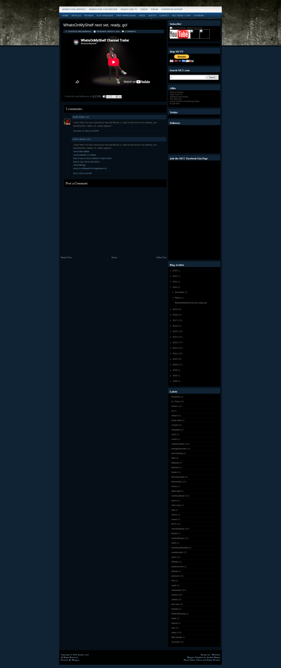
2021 (175, 282)
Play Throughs (105, 15)
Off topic (175, 562)
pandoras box (177, 566)
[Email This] (107, 96)
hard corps (176, 505)
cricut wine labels (81, 151)
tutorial (174, 623)
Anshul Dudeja (213, 657)
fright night (176, 491)
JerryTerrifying (177, 529)
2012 (175, 348)
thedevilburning (178, 614)
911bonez (175, 397)
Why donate (176, 637)
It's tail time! (175, 103)
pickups (174, 571)
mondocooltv (177, 552)
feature (174, 472)
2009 (175, 364)
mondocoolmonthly (179, 548)
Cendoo (175, 425)
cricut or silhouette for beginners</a (90, 168)
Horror (174, 515)
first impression (178, 477)
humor (174, 519)
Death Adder (78, 117)
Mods (142, 15)
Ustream (198, 15)
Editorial (175, 463)
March (178, 298)
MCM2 (174, 533)
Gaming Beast (177, 496)
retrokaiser (176, 590)
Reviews (88, 15)
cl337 (173, 434)
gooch (174, 500)
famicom (175, 467)
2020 (175, 287)
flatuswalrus (176, 482)
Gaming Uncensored (179, 97)
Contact (164, 15)
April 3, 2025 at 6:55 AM (82, 173)
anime (174, 406)
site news (175, 604)
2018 (175, 315)
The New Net (175, 99)
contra (174, 439)
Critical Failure (177, 444)
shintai (174, 599)
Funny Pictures (213, 660)
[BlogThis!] (110, 96)
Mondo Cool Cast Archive (103, 9)
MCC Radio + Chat (181, 15)
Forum (154, 9)
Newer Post (66, 257)
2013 (175, 342)
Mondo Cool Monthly (74, 9)
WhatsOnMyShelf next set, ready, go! (95, 25)
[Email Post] (103, 96)
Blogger (75, 660)
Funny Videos (196, 660)
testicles (175, 609)
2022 (175, 276)
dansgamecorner (179, 449)
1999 (175, 381)
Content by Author (171, 9)
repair (174, 585)
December (180, 292)
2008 (175, 370)
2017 (175, 320)
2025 (175, 270)
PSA (173, 581)
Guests (152, 15)
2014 (175, 337)
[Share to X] (113, 96)
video (173, 632)
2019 (175, 309)
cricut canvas (79, 139)
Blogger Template (195, 657)
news (173, 557)
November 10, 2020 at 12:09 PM (86, 131)
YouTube (175, 642)
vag (173, 628)
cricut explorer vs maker (84, 155)
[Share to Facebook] (117, 96)
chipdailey (176, 430)
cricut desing (79, 165)
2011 (175, 353)
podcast (174, 576)
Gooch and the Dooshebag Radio (185, 101)
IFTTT (173, 524)
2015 (175, 331)
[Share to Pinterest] (120, 96)
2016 (175, 326)
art (172, 411)
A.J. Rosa (175, 401)
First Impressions (126, 15)
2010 (175, 359)
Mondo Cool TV (129, 9)
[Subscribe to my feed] (195, 38)
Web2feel (216, 654)
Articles (76, 15)
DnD (173, 458)
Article (174, 415)
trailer (173, 618)
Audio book (176, 420)
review (174, 595)
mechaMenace (178, 538)
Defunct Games (176, 92)
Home (65, 15)
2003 (175, 375)
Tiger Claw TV (176, 94)
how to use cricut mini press (86, 161)
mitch (173, 543)
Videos (144, 9)
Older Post (161, 257)
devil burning (177, 453)
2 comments (130, 31)
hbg (173, 510)
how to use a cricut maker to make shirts (92, 158)
